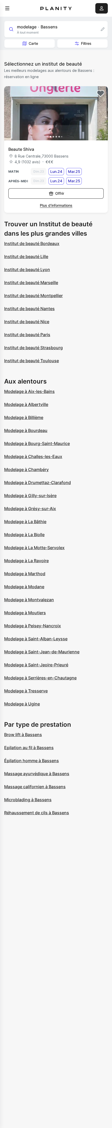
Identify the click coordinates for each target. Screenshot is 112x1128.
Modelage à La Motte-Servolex (34, 547)
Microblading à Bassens (28, 799)
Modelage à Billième (23, 417)
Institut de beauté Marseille (31, 282)
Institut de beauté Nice (26, 321)
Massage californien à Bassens (35, 786)
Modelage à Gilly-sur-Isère (30, 495)
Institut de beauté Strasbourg (33, 347)
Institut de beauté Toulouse (31, 360)
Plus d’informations (56, 205)
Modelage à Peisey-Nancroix (32, 625)
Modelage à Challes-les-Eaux (33, 456)
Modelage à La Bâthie (25, 521)
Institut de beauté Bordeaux (31, 243)
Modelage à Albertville (26, 404)
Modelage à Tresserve (26, 690)
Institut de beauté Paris (27, 334)
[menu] (7, 8)
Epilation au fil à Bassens (29, 747)
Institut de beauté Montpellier (33, 295)
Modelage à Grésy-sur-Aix (30, 508)
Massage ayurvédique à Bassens (36, 773)
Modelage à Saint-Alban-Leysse (35, 638)
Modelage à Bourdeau (25, 430)
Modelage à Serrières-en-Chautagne (40, 677)
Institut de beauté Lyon (27, 269)
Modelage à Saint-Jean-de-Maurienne (41, 651)
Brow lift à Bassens (23, 734)
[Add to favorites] (100, 93)
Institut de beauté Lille (26, 256)
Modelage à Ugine (22, 703)
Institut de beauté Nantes (29, 308)
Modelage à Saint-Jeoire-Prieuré (36, 664)
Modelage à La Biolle (24, 534)
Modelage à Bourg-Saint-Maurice (37, 443)
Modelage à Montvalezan (29, 599)
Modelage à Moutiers (25, 612)
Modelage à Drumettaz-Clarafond (37, 482)
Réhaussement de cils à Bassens (36, 812)
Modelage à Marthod (24, 573)
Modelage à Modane (24, 586)
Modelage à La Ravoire (26, 560)
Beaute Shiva (21, 149)
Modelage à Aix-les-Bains (29, 391)
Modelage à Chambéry (26, 469)
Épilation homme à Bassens (31, 760)
